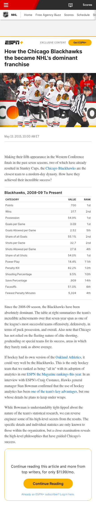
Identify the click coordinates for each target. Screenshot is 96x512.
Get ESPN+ (79, 42)
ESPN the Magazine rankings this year (54, 374)
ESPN (24, 5)
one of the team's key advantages (54, 391)
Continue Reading (48, 483)
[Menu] (6, 5)
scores (87, 4)
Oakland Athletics (68, 357)
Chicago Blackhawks (61, 168)
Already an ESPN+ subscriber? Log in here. (48, 494)
